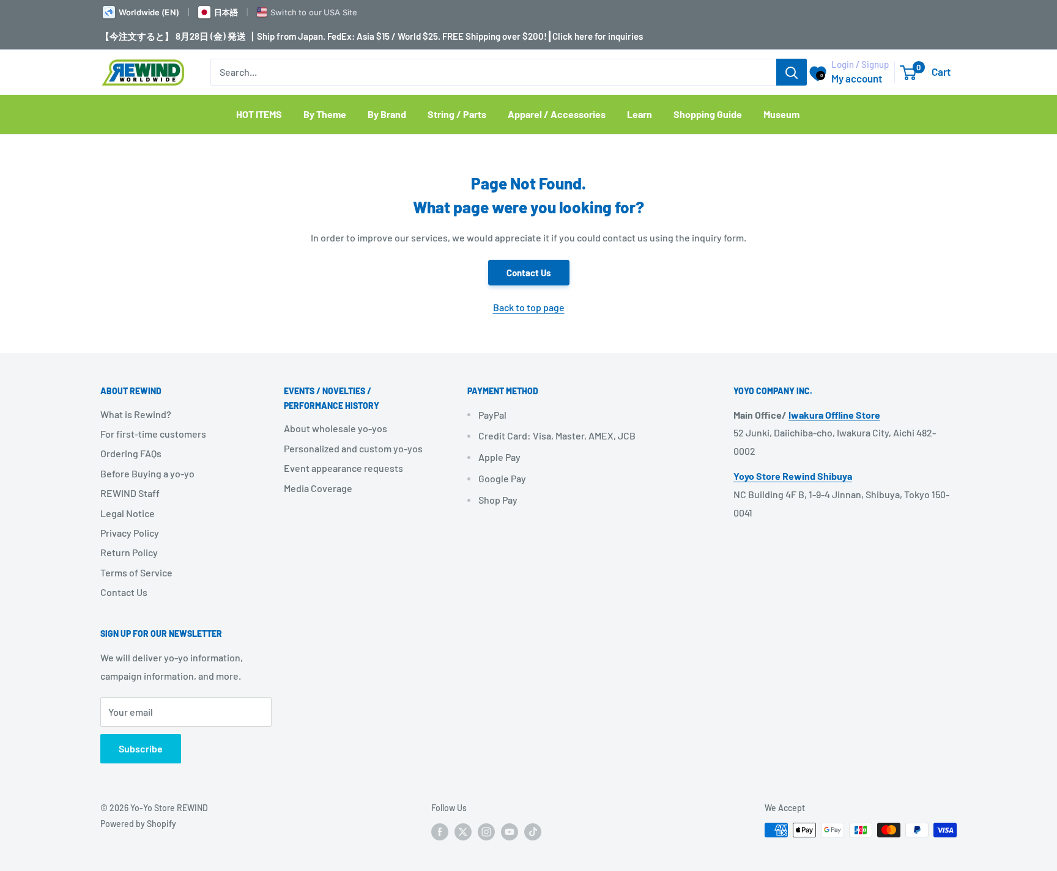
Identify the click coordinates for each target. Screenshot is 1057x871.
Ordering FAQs (130, 453)
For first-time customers (153, 433)
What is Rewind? (135, 414)
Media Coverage (318, 488)
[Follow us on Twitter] (463, 831)
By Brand (387, 114)
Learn (639, 114)
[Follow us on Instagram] (486, 831)
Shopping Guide (707, 114)
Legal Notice (127, 513)
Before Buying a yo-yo (147, 473)
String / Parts (457, 114)
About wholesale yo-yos (335, 428)
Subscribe (141, 748)
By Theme (324, 114)
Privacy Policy (129, 532)
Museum (781, 114)
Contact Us (528, 272)
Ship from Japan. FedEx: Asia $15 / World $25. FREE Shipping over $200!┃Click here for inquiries (450, 36)
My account (856, 78)
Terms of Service (136, 572)
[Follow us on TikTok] (532, 831)
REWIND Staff (130, 493)
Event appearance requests (343, 468)
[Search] (791, 72)
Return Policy (129, 552)
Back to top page (529, 307)
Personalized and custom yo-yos (353, 448)
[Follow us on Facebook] (439, 831)
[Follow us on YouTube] (509, 831)
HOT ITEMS (259, 114)
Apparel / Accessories (557, 114)
